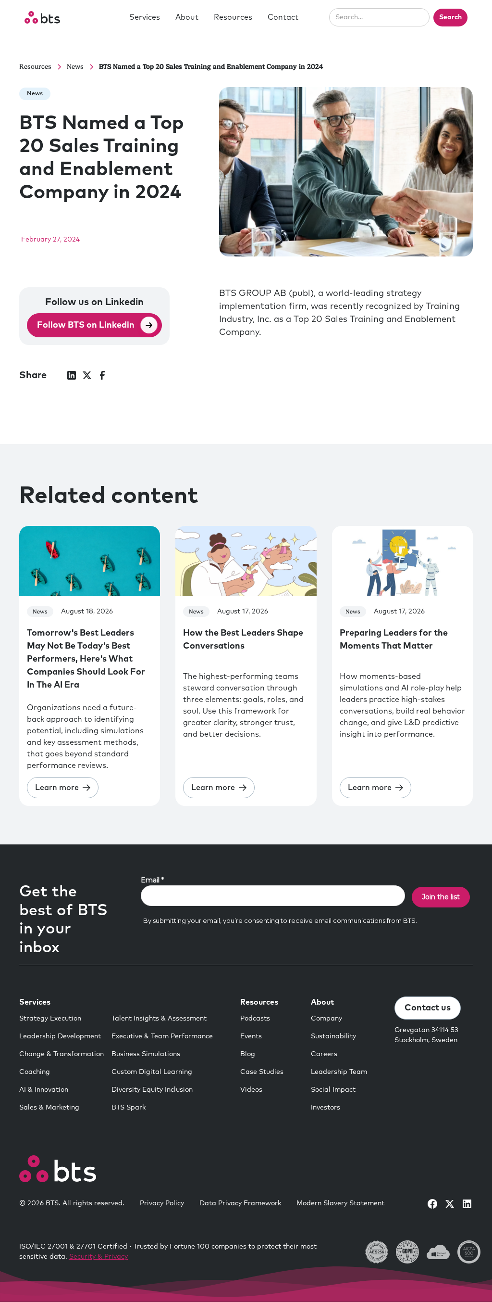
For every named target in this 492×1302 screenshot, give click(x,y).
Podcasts (255, 1018)
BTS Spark (128, 1107)
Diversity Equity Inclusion (152, 1089)
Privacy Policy (162, 1203)
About (186, 17)
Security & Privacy (98, 1256)
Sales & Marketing (49, 1107)
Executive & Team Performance (162, 1036)
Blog (247, 1054)
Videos (251, 1089)
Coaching (34, 1072)
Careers (324, 1054)
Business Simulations (145, 1054)
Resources (233, 17)
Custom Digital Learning (151, 1072)
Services (144, 17)
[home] (42, 17)
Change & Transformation (61, 1054)
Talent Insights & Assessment (159, 1018)
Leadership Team (339, 1072)
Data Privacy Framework (240, 1203)
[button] (145, 17)
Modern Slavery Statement (340, 1203)
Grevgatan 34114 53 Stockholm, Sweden (426, 1035)
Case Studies (261, 1072)
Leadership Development (60, 1036)
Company (326, 1018)
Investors (325, 1107)
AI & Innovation (43, 1089)
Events (251, 1036)
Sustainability (333, 1036)
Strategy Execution (50, 1018)
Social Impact (333, 1089)
